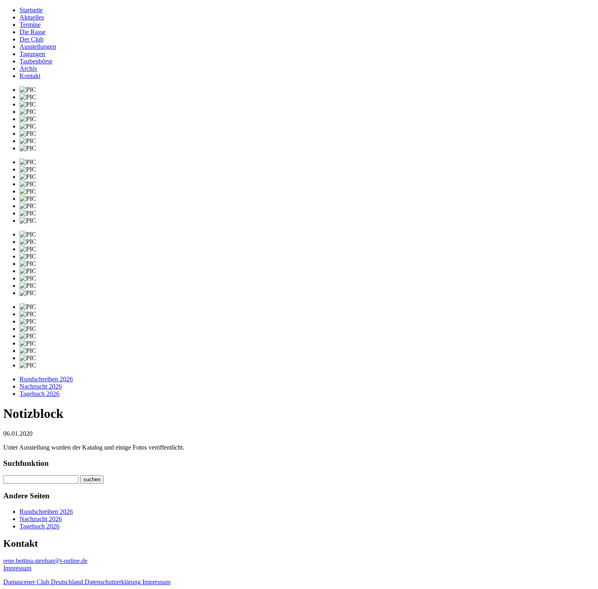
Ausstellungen (38, 46)
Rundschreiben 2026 (46, 379)
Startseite (31, 10)
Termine (30, 24)
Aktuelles (32, 17)
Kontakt (30, 75)
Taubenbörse (36, 61)
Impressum (17, 568)
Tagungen (32, 53)
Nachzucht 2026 (41, 386)
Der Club (32, 39)
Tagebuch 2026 (39, 393)
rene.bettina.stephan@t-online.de (45, 560)
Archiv (28, 68)
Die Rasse (33, 31)
